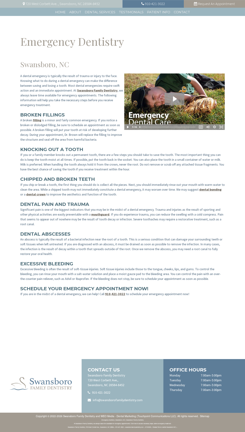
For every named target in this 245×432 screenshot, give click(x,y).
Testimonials (131, 12)
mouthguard (100, 214)
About (75, 12)
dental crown (36, 194)
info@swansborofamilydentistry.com (118, 400)
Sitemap (204, 416)
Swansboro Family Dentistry (97, 90)
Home (60, 12)
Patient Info (158, 12)
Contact (182, 12)
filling (37, 120)
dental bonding (210, 189)
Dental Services (100, 12)
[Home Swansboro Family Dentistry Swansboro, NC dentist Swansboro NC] (41, 384)
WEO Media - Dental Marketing (118, 416)
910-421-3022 (115, 294)
